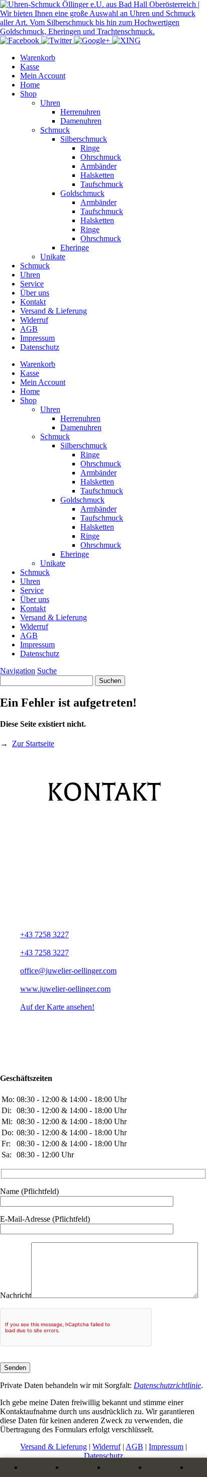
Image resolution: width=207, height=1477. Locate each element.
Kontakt (33, 302)
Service (32, 283)
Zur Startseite (33, 743)
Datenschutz (39, 347)
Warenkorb (37, 57)
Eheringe (74, 247)
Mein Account (42, 75)
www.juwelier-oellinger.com (65, 988)
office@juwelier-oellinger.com (68, 970)
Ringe (89, 148)
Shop (28, 93)
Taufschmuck (101, 184)
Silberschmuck (83, 139)
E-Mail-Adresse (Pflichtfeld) (45, 1219)
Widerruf (34, 320)
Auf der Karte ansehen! (57, 1007)
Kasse (29, 66)
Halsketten (97, 175)
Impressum (37, 338)
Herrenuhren (80, 112)
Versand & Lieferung (53, 311)
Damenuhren (80, 121)
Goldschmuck (82, 193)
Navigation (17, 670)
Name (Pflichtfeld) (29, 1191)
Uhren (50, 103)
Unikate (52, 256)
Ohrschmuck (100, 157)
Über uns (34, 292)
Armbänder (98, 166)
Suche (47, 670)
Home (30, 84)
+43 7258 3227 (44, 934)
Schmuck (55, 130)
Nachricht (15, 1295)
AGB (29, 329)
